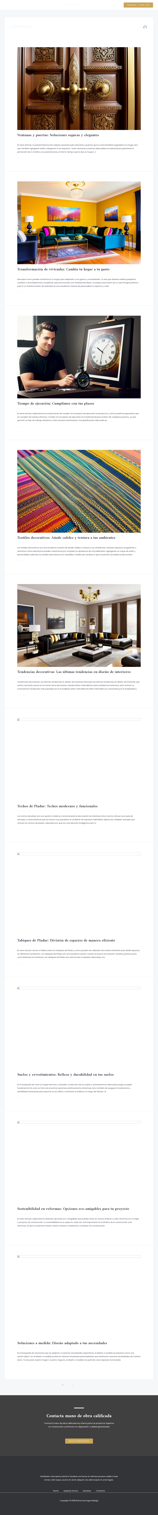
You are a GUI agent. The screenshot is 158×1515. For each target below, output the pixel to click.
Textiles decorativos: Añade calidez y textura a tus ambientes (66, 538)
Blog (99, 5)
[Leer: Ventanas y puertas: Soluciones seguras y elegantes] (79, 88)
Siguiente (144, 1385)
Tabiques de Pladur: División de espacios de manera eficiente (66, 940)
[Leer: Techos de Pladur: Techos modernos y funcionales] (79, 759)
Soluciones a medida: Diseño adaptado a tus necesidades (62, 1343)
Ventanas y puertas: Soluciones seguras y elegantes (58, 135)
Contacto (88, 5)
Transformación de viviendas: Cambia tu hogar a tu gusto (63, 269)
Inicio (59, 5)
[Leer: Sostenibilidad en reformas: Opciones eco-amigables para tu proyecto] (79, 1162)
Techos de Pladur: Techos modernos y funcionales (57, 806)
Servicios (87, 1490)
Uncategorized (24, 139)
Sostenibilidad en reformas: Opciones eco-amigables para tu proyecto (73, 1209)
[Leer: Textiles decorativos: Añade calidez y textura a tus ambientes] (79, 491)
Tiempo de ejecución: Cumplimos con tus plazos (55, 403)
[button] (138, 5)
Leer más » (22, 157)
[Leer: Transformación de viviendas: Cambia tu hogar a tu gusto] (79, 222)
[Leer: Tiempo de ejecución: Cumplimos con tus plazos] (79, 357)
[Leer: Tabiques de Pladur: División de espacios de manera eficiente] (79, 893)
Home (56, 1490)
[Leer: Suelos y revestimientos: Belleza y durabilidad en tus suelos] (79, 1028)
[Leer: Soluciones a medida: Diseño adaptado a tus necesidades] (79, 1296)
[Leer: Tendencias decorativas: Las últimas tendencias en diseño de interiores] (79, 625)
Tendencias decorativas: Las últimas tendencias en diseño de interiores (74, 672)
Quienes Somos (73, 5)
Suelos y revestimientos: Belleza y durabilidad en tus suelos (65, 1074)
